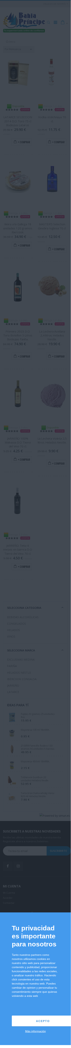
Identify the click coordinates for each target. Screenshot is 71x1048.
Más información (35, 1031)
